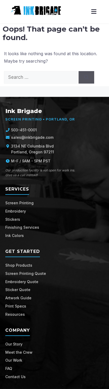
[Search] (86, 77)
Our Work (13, 360)
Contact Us (15, 376)
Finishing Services (22, 227)
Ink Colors (14, 235)
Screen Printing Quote (25, 273)
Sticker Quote (17, 289)
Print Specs (15, 306)
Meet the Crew (19, 352)
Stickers (12, 219)
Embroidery (15, 211)
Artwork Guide (18, 298)
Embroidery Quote (21, 281)
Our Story (13, 344)
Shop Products (18, 265)
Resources (15, 314)
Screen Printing (19, 203)
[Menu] (93, 11)
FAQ (8, 368)
